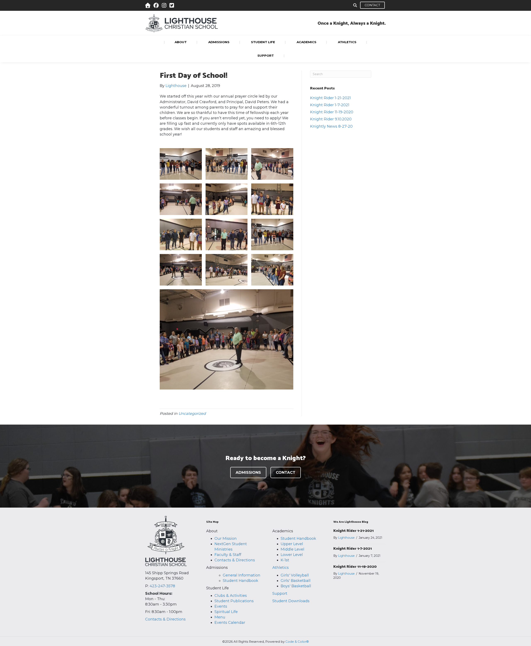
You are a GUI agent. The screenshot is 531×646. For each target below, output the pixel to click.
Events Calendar (229, 622)
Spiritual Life (226, 611)
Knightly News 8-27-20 (331, 126)
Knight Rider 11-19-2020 (331, 112)
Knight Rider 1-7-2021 (329, 105)
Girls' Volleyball (295, 575)
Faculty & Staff (227, 554)
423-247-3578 (162, 586)
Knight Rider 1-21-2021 (330, 98)
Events (220, 606)
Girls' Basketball (296, 580)
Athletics (280, 567)
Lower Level (292, 554)
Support (279, 593)
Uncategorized (192, 413)
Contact (372, 5)
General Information (241, 575)
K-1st (285, 560)
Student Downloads (290, 601)
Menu (219, 617)
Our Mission (225, 538)
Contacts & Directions (165, 619)
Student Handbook (240, 580)
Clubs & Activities (230, 595)
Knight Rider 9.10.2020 (331, 119)
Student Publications (234, 601)
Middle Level (292, 549)
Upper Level (292, 544)
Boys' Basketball (296, 586)
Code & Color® (297, 642)
